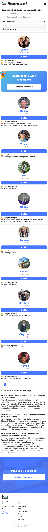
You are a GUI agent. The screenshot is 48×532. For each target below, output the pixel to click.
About (20, 504)
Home (4, 504)
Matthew (24, 303)
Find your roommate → (24, 477)
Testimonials (22, 511)
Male (27, 52)
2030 (21, 52)
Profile (24, 57)
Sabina (24, 271)
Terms (20, 516)
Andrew (24, 240)
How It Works (22, 506)
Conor (24, 49)
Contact (21, 519)
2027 (21, 114)
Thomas (24, 365)
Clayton (24, 334)
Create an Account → (24, 87)
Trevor (24, 144)
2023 (21, 368)
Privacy (20, 514)
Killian (24, 110)
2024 (21, 147)
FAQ (19, 509)
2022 (21, 210)
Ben (24, 175)
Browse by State (8, 506)
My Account (6, 509)
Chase (24, 206)
